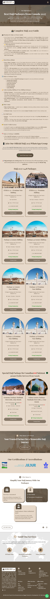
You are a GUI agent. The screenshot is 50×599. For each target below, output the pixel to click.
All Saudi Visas (9, 554)
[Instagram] (46, 527)
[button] (48, 2)
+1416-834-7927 (21, 574)
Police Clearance (40, 554)
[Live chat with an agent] (47, 596)
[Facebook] (43, 527)
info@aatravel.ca (32, 573)
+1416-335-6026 (21, 573)
